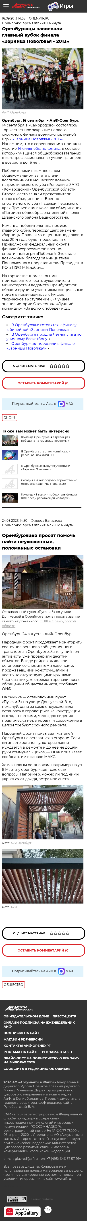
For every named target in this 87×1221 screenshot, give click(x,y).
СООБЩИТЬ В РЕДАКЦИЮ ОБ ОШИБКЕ (37, 1069)
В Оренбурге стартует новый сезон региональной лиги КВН (45, 453)
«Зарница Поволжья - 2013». (37, 139)
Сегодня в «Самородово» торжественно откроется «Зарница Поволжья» (49, 481)
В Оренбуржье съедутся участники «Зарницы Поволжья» (45, 467)
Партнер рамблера (42, 1199)
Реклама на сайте (21, 1052)
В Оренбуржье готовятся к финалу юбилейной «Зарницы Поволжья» (41, 327)
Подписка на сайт (21, 1033)
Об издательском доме (26, 1016)
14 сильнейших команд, (39, 148)
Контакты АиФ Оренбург (27, 1046)
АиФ (14, 907)
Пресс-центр (64, 1016)
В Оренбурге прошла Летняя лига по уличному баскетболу (43, 336)
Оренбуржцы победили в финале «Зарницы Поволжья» (40, 345)
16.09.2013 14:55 (13, 18)
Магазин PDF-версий (23, 1039)
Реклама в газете (58, 1052)
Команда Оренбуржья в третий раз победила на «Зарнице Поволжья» (45, 438)
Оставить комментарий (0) (44, 383)
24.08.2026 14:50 (14, 521)
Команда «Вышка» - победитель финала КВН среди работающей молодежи (49, 496)
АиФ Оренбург (14, 112)
